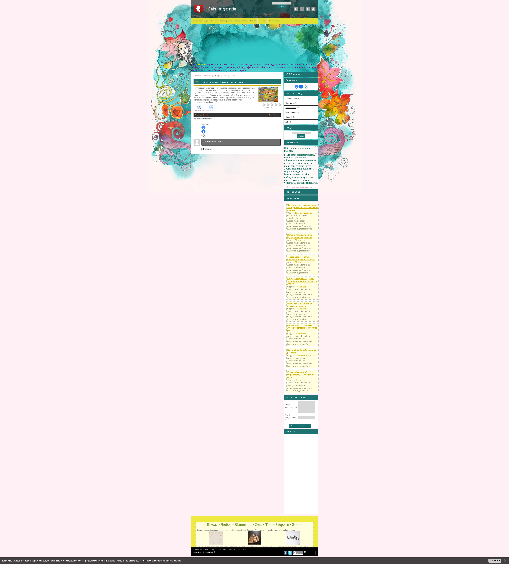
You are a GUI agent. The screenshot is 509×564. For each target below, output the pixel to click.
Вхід (302, 9)
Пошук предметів (291, 112)
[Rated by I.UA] (309, 554)
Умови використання (218, 549)
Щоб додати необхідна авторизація (301, 187)
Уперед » (276, 115)
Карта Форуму (234, 549)
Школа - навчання (303, 213)
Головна (197, 75)
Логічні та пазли (291, 108)
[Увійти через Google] (203, 135)
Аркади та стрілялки (226, 75)
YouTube (313, 9)
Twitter (308, 9)
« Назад (269, 115)
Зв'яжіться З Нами (201, 549)
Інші (287, 122)
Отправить (207, 149)
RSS (244, 549)
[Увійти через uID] (203, 128)
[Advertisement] (254, 43)
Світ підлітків (222, 9)
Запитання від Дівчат (305, 355)
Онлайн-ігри (209, 75)
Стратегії (288, 117)
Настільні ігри (290, 103)
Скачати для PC (211, 110)
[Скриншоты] (268, 94)
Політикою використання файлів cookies (161, 560)
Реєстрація (296, 9)
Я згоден (495, 561)
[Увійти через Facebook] (203, 131)
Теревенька (300, 240)
